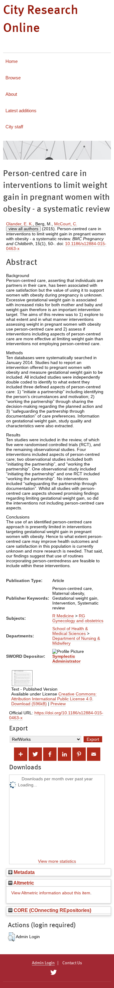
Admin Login (43, 963)
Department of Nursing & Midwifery (76, 641)
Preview (58, 703)
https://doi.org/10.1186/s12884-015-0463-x (56, 715)
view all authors (23, 228)
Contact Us (72, 963)
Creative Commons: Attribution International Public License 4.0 (54, 696)
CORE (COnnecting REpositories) (51, 910)
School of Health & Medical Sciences (70, 631)
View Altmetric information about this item (50, 892)
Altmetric (23, 883)
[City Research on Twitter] (53, 972)
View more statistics (57, 861)
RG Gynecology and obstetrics (77, 618)
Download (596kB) (29, 703)
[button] (11, 936)
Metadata (23, 872)
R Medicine (63, 615)
